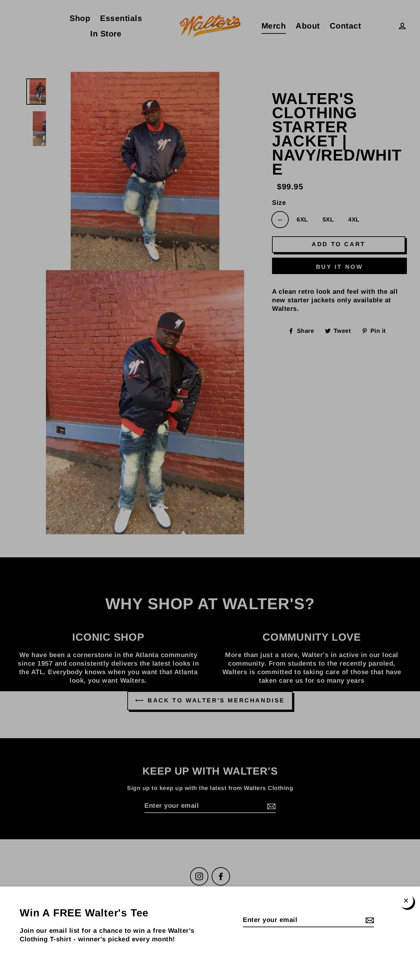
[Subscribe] (369, 920)
